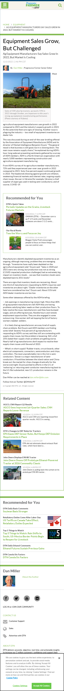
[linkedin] (37, 598)
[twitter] (16, 598)
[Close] (59, 658)
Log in (6, 607)
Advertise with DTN (17, 636)
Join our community (23, 607)
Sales (11, 628)
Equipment (19, 25)
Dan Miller (18, 68)
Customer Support (17, 621)
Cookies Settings (20, 686)
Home (6, 25)
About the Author (30, 577)
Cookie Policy (12, 678)
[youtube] (27, 598)
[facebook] (6, 598)
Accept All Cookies (41, 686)
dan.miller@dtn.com (39, 377)
